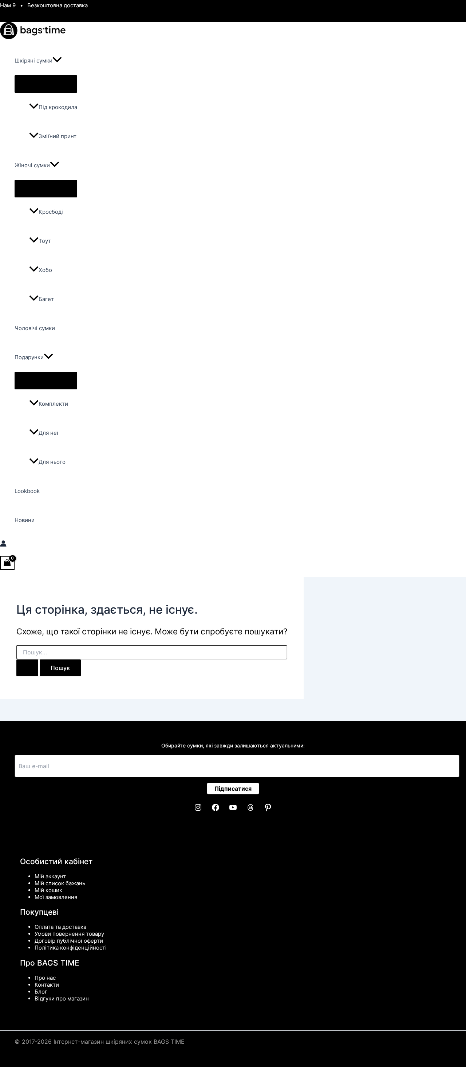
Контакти (47, 984)
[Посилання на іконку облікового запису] (3, 544)
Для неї (48, 432)
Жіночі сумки (32, 165)
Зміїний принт (57, 136)
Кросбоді (51, 211)
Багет (46, 299)
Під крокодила (58, 107)
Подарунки (29, 357)
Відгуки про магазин (62, 998)
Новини (25, 520)
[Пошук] (27, 667)
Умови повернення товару (69, 933)
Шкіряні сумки (33, 60)
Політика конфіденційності (71, 947)
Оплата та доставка (60, 926)
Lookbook (27, 491)
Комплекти (53, 403)
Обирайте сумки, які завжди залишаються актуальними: (233, 745)
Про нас (45, 977)
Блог (41, 991)
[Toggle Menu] (46, 84)
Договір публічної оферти (69, 940)
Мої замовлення (56, 897)
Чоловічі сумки (35, 328)
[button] (57, 60)
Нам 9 (8, 5)
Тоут (45, 240)
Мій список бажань (60, 883)
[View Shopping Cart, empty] (7, 563)
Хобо (45, 269)
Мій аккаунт (50, 876)
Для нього (52, 461)
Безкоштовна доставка (57, 5)
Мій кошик (48, 890)
